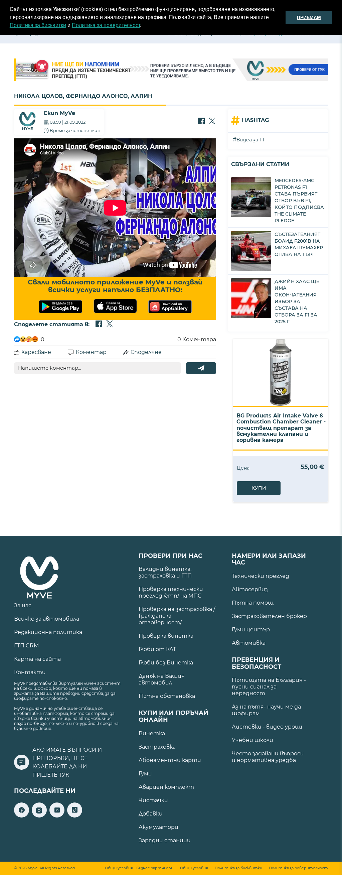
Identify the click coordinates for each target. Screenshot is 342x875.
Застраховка (157, 747)
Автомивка (249, 643)
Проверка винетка (166, 636)
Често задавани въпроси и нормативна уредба (268, 756)
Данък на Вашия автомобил (162, 679)
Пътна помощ (253, 603)
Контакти (30, 672)
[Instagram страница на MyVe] (39, 815)
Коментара (196, 339)
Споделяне (146, 352)
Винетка (152, 733)
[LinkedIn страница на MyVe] (56, 815)
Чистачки (153, 800)
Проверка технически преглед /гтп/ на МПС (171, 592)
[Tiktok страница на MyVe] (74, 815)
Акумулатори (158, 827)
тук (64, 775)
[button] (144, 26)
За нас (22, 605)
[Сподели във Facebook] (201, 121)
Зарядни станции (165, 840)
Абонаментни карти (170, 760)
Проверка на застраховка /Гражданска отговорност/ (177, 616)
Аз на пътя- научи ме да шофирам (266, 710)
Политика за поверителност (106, 25)
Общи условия (194, 868)
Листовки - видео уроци (267, 727)
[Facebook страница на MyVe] (21, 815)
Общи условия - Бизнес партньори (139, 868)
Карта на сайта (37, 659)
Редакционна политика (48, 632)
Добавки (151, 813)
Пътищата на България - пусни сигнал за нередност (269, 687)
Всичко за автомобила (46, 619)
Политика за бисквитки (38, 25)
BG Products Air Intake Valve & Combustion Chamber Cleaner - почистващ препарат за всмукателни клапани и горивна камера (281, 428)
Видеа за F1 (250, 140)
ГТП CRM (26, 645)
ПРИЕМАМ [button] (309, 17)
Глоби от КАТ (157, 649)
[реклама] (171, 70)
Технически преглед (260, 576)
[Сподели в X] (212, 121)
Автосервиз (250, 589)
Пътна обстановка (167, 696)
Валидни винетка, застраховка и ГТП (165, 572)
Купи (258, 488)
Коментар (91, 352)
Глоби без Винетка (166, 662)
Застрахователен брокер (269, 616)
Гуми (145, 773)
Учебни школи (252, 740)
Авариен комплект (166, 787)
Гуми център (251, 629)
